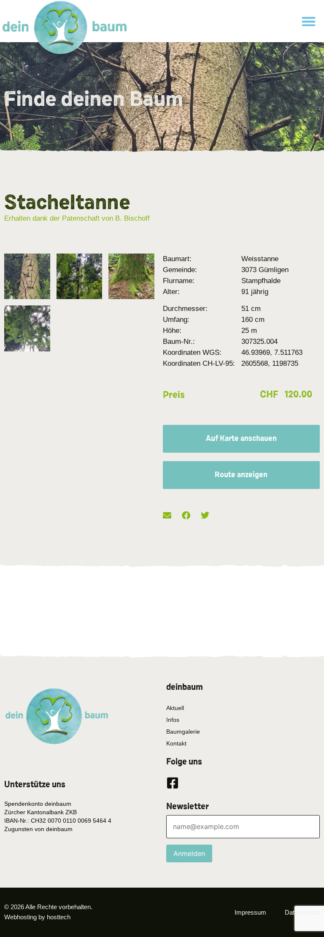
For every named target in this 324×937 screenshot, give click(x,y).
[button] (308, 21)
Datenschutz (302, 912)
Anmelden (189, 853)
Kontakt (176, 743)
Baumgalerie (183, 731)
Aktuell (175, 708)
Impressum (250, 912)
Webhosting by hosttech (37, 917)
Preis (174, 395)
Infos (172, 719)
